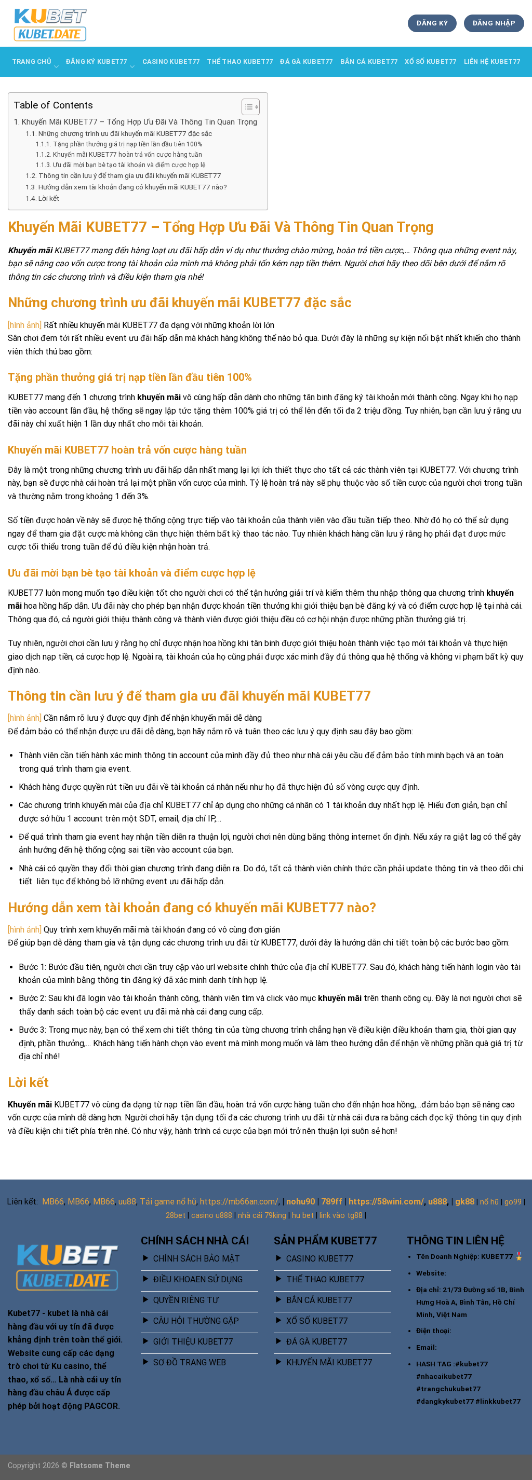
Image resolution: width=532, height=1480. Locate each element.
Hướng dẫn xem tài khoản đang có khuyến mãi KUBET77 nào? (132, 187)
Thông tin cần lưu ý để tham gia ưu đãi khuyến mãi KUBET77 (129, 175)
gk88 (464, 1202)
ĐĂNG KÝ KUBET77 (96, 61)
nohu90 (300, 1202)
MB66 (53, 1202)
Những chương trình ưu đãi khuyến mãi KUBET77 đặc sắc (125, 133)
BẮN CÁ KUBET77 (369, 61)
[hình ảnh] (25, 325)
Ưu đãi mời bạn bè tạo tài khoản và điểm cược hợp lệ (129, 165)
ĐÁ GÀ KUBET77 (306, 61)
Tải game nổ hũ (168, 1202)
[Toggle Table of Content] (245, 107)
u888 (437, 1202)
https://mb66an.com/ (239, 1202)
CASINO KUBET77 (171, 61)
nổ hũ (489, 1202)
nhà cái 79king (262, 1215)
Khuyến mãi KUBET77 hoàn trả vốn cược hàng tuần (127, 154)
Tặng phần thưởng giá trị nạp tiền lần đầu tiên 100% (127, 144)
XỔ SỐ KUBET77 (430, 61)
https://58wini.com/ (386, 1202)
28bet (175, 1215)
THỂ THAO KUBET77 (240, 61)
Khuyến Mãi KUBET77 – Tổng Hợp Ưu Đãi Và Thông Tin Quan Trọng (139, 122)
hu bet (303, 1215)
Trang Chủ (31, 61)
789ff (331, 1202)
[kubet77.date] (60, 23)
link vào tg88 (341, 1215)
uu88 (127, 1202)
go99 (513, 1202)
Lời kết (48, 198)
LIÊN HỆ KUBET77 (492, 61)
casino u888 (211, 1215)
